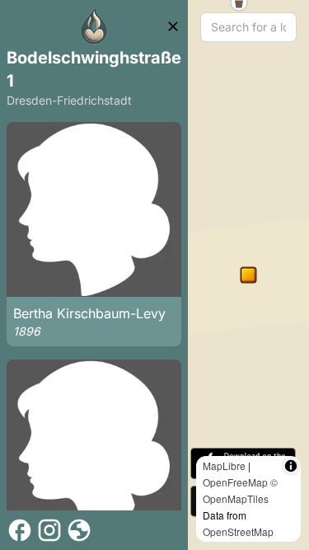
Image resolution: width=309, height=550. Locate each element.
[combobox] (248, 27)
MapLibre (224, 465)
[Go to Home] (94, 26)
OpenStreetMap (238, 531)
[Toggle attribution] (291, 466)
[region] (248, 275)
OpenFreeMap (235, 482)
